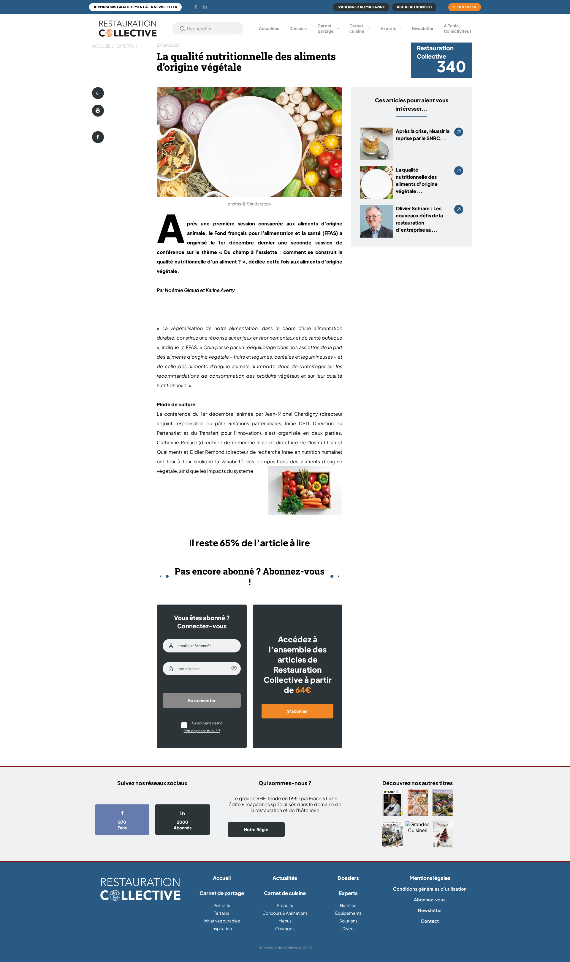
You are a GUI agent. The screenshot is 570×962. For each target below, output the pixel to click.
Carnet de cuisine (285, 893)
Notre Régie (256, 829)
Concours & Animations (285, 913)
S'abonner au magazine (361, 7)
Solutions (348, 920)
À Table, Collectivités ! (457, 28)
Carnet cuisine (356, 28)
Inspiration (221, 928)
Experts (388, 28)
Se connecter (202, 700)
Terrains (221, 913)
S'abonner (297, 711)
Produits (285, 905)
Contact (430, 921)
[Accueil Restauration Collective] (127, 28)
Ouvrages (284, 928)
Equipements (348, 913)
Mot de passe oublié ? (202, 731)
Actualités (269, 28)
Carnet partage (325, 28)
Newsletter (423, 28)
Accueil (101, 45)
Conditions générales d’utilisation (430, 889)
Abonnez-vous (430, 899)
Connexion (465, 7)
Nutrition (348, 905)
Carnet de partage (222, 893)
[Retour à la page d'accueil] (140, 889)
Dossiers (298, 28)
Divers (348, 928)
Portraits (221, 905)
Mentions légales (429, 878)
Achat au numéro (414, 7)
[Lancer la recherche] (183, 28)
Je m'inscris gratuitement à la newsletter (135, 7)
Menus (285, 920)
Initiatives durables (222, 920)
